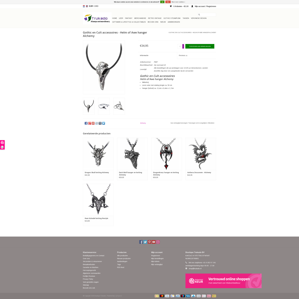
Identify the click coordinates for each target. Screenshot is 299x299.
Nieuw (163, 22)
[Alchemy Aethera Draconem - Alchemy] (200, 154)
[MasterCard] (161, 296)
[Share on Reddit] (96, 123)
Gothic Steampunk (172, 18)
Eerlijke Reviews (89, 276)
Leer (121, 18)
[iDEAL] (156, 296)
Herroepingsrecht (89, 270)
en (87, 6)
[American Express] (187, 296)
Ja (162, 2)
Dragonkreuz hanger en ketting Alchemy (166, 174)
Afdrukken (211, 123)
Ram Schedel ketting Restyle (96, 218)
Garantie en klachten (90, 267)
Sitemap (86, 285)
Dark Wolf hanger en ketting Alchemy (130, 174)
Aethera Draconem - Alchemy (199, 172)
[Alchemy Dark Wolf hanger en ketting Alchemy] (132, 154)
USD (96, 6)
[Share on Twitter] (103, 123)
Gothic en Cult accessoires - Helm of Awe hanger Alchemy (192, 32)
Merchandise (140, 18)
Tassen (186, 18)
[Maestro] (182, 296)
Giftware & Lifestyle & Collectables (129, 22)
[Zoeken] (199, 14)
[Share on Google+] (89, 123)
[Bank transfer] (198, 296)
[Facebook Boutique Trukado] (141, 242)
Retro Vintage (155, 18)
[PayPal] (213, 296)
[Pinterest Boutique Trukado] (149, 242)
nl (84, 6)
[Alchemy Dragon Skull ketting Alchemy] (98, 154)
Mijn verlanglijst (157, 264)
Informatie (144, 55)
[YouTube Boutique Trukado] (154, 242)
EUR (91, 6)
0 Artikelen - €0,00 (181, 6)
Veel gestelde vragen (91, 282)
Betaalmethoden (89, 264)
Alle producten (122, 256)
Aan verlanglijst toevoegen (179, 123)
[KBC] (193, 296)
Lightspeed (118, 296)
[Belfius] (203, 296)
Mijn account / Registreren (205, 6)
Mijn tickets (155, 261)
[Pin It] (93, 123)
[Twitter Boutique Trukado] (145, 242)
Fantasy (128, 18)
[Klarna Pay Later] (208, 296)
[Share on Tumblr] (100, 123)
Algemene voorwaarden (91, 273)
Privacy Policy (88, 279)
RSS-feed (120, 267)
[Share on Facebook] (86, 123)
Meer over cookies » (178, 2)
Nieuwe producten (124, 258)
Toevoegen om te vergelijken (198, 123)
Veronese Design (198, 18)
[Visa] (167, 296)
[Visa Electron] (177, 296)
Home (114, 18)
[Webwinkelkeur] (200, 281)
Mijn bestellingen (157, 258)
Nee (168, 2)
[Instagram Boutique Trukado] (158, 242)
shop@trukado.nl (195, 268)
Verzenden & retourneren (92, 261)
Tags (119, 264)
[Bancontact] (172, 296)
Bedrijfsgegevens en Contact (93, 256)
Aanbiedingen (174, 22)
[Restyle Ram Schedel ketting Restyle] (98, 200)
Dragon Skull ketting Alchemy (97, 172)
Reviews (183, 55)
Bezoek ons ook (89, 288)
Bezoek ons (153, 22)
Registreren (155, 256)
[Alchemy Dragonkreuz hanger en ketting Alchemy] (166, 154)
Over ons (86, 258)
